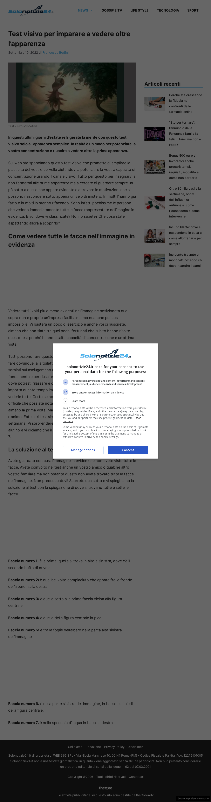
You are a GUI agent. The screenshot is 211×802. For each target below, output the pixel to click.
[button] (105, 401)
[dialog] (105, 401)
